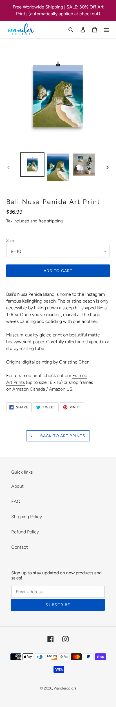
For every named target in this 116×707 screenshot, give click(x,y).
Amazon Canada (28, 389)
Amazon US (60, 389)
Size (10, 240)
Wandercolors (65, 688)
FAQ (15, 501)
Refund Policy (25, 532)
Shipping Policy (26, 516)
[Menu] (106, 29)
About (17, 486)
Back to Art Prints (62, 436)
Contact (19, 547)
